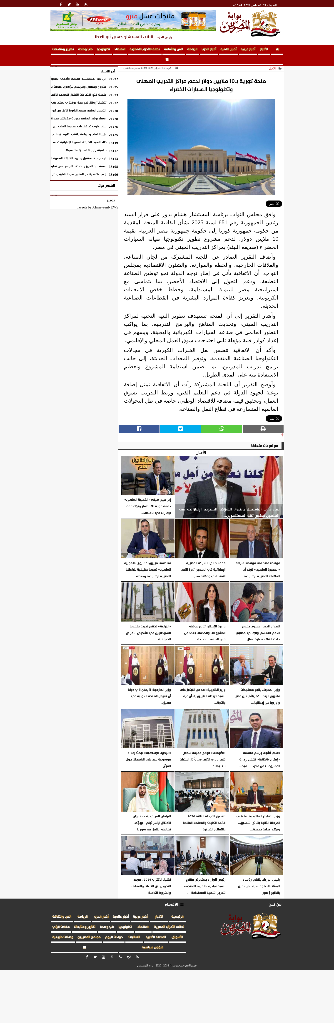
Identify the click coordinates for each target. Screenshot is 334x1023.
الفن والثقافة (173, 49)
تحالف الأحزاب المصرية (145, 49)
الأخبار (264, 49)
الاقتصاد (119, 49)
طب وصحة (85, 49)
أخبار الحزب (209, 49)
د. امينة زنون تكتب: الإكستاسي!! (86, 150)
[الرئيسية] (277, 50)
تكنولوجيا (103, 49)
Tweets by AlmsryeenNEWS (97, 207)
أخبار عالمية (228, 49)
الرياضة (192, 49)
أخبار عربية (248, 49)
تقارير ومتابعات (63, 49)
